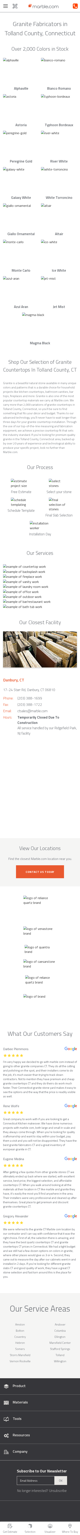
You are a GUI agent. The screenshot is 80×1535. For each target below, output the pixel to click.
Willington (60, 1361)
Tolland (60, 1355)
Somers (20, 1349)
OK (61, 1480)
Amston (20, 1324)
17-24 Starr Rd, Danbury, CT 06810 (29, 690)
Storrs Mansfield (20, 1355)
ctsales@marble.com (32, 711)
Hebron (20, 1342)
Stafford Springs (60, 1349)
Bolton (20, 1330)
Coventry (20, 1337)
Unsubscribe (58, 1490)
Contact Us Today (40, 872)
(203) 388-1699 (29, 698)
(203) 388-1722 (29, 704)
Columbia (60, 1330)
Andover (60, 1324)
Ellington (60, 1337)
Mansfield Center (60, 1342)
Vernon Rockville (20, 1361)
